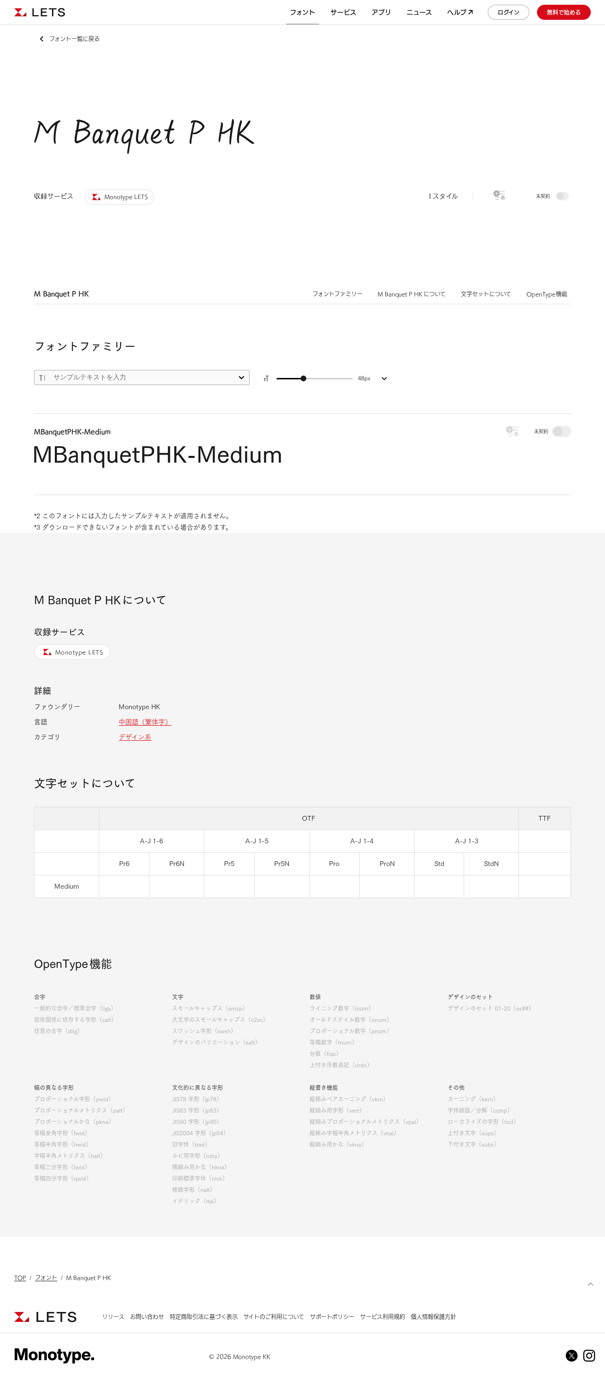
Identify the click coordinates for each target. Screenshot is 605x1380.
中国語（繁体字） (145, 722)
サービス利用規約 (382, 1317)
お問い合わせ (147, 1317)
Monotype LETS (79, 652)
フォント (46, 1277)
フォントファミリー (337, 294)
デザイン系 (135, 737)
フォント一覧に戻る (74, 39)
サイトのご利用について (273, 1317)
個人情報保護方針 (433, 1317)
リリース (113, 1317)
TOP (20, 1277)
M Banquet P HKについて (412, 294)
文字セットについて (486, 294)
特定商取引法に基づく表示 (204, 1317)
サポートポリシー (332, 1317)
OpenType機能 (547, 294)
